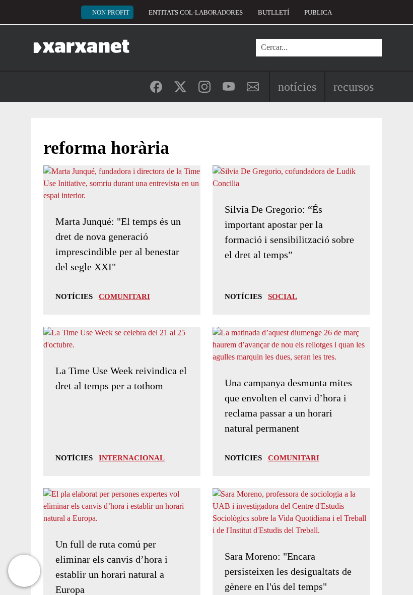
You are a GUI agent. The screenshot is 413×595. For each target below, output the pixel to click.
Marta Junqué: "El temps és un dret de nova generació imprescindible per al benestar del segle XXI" (118, 244)
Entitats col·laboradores (196, 12)
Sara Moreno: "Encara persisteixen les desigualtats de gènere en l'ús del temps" (288, 571)
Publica (318, 12)
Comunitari (124, 296)
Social (282, 296)
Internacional (132, 458)
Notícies (297, 86)
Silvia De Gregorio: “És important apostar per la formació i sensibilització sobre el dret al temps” (289, 232)
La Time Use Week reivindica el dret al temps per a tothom (121, 378)
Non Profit (110, 12)
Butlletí (273, 12)
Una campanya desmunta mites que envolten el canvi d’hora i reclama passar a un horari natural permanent (288, 405)
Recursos (353, 86)
